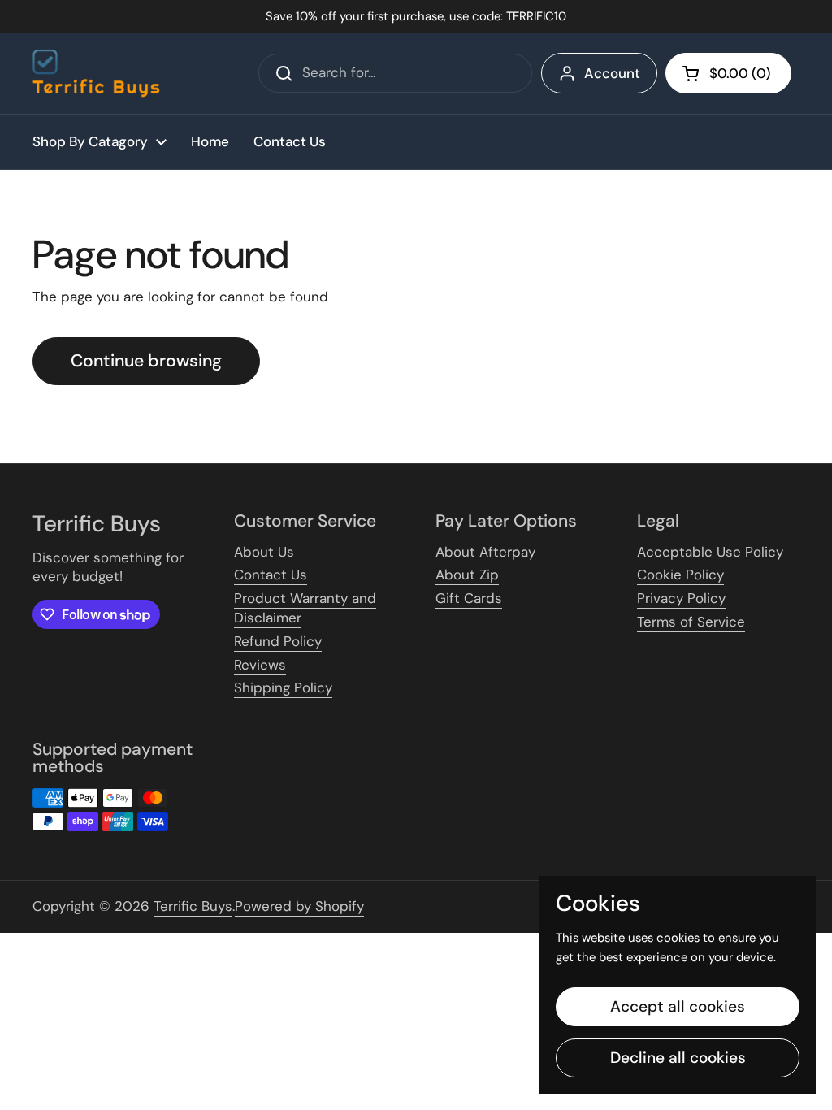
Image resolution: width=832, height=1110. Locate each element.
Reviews (260, 665)
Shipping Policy (283, 687)
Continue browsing (146, 360)
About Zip (467, 574)
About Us (264, 552)
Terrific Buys (193, 906)
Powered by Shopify (299, 906)
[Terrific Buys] (96, 73)
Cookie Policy (680, 574)
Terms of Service (691, 622)
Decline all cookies (678, 1057)
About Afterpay (485, 552)
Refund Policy (278, 641)
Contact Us (270, 574)
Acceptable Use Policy (710, 552)
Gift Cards (469, 598)
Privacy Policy (681, 598)
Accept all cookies (677, 1006)
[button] (728, 73)
